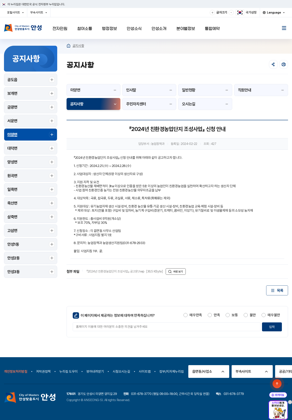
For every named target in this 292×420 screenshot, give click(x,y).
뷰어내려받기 (95, 371)
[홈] (69, 46)
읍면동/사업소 (202, 371)
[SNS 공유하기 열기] (273, 64)
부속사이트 (38, 14)
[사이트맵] (284, 28)
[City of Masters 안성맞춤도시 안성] (23, 28)
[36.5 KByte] (125, 271)
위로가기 (277, 383)
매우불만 (274, 315)
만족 (217, 315)
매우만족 (196, 315)
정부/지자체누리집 (171, 371)
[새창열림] (283, 64)
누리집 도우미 (68, 371)
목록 (280, 290)
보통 (235, 315)
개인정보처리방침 (15, 371)
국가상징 (251, 12)
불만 (253, 315)
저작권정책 (43, 371)
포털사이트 (14, 14)
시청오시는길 (121, 371)
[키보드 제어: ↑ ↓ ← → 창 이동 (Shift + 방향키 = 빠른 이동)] (278, 395)
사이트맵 (145, 371)
